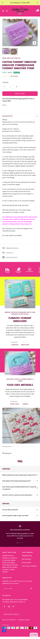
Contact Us (9, 253)
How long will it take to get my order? (15, 516)
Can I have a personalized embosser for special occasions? (19, 488)
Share (4, 105)
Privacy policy (26, 563)
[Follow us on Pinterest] (13, 606)
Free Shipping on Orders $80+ (20, 3)
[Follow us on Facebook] (4, 606)
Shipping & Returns (12, 248)
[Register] (31, 588)
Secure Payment (11, 257)
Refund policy (26, 559)
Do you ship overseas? (10, 510)
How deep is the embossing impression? (16, 481)
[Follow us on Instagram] (9, 606)
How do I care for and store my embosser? (17, 495)
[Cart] (37, 11)
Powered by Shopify (24, 620)
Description (7, 116)
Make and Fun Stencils (11, 58)
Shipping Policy (27, 556)
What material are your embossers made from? (19, 475)
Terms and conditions (29, 566)
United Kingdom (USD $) (11, 614)
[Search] (7, 11)
